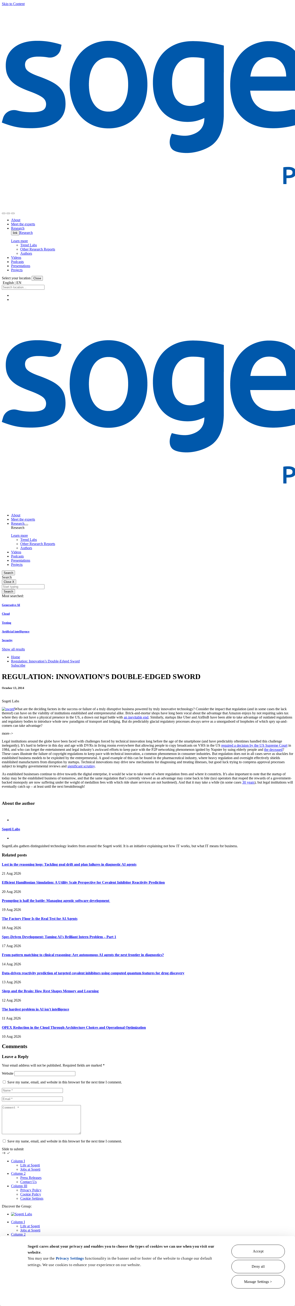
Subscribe (18, 665)
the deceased (273, 749)
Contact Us (28, 1182)
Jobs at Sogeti (30, 1169)
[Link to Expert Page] (147, 812)
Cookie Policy (30, 1194)
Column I (18, 1161)
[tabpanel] (147, 829)
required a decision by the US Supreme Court (254, 745)
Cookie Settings (31, 1198)
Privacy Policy (30, 1190)
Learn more (19, 241)
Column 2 (18, 1173)
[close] (8, 213)
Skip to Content (13, 4)
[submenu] (26, 524)
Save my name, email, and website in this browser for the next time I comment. (64, 1082)
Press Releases (30, 1178)
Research (26, 233)
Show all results (13, 649)
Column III (19, 1186)
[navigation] (13, 213)
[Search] (4, 213)
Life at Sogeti (30, 1165)
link (15, 233)
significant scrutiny (81, 766)
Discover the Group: (17, 1206)
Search (8, 573)
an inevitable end (136, 717)
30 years (248, 782)
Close (37, 278)
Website (7, 1073)
